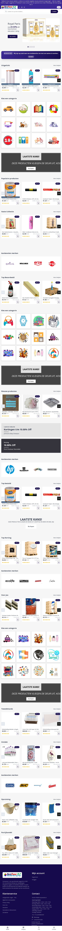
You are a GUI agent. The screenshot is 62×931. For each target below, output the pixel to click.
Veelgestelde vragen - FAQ (9, 897)
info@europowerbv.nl (40, 897)
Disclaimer (5, 912)
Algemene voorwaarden (9, 900)
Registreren (35, 877)
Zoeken (54, 11)
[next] (59, 80)
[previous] (3, 80)
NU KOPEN (13, 36)
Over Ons (5, 905)
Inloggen (34, 879)
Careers (31, 56)
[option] (31, 30)
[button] (51, 11)
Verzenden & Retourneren (9, 910)
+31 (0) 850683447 (39, 915)
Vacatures (5, 907)
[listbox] (31, 30)
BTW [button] (59, 7)
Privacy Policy (6, 902)
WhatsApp (36, 917)
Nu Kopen (31, 168)
